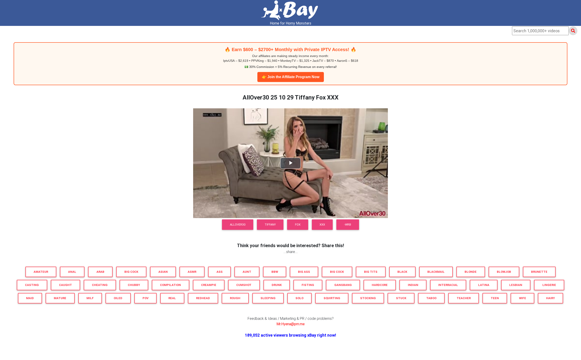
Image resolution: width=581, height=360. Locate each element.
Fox (297, 224)
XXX (322, 224)
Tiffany (270, 224)
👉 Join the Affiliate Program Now (290, 77)
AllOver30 (238, 224)
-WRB (347, 224)
